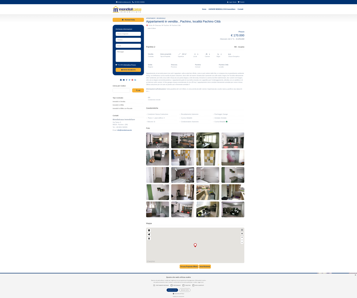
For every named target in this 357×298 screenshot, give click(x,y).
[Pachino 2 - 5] (157, 158)
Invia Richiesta (205, 266)
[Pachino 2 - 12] (232, 175)
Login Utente (232, 2)
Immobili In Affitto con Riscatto (122, 108)
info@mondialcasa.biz (124, 2)
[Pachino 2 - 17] (157, 209)
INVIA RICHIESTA (129, 70)
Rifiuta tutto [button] (185, 290)
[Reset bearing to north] (242, 242)
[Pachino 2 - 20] (232, 209)
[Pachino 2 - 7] (207, 158)
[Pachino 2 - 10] (182, 175)
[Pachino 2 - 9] (157, 175)
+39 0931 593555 (139, 2)
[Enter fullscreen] (242, 230)
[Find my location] (242, 233)
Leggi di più (201, 282)
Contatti (240, 9)
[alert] (178, 285)
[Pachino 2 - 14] (182, 192)
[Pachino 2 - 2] (182, 140)
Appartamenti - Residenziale (155, 18)
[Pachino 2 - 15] (207, 192)
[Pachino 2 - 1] (157, 140)
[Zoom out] (242, 240)
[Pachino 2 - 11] (207, 175)
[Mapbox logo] (151, 261)
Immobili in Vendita (119, 101)
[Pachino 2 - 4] (232, 140)
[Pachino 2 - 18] (182, 209)
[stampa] (121, 80)
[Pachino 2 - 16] (232, 192)
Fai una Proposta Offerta (189, 266)
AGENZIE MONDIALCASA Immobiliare (222, 9)
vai (139, 90)
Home (204, 9)
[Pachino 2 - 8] (232, 158)
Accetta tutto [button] (172, 290)
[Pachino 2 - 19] (207, 209)
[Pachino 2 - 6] (182, 158)
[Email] (124, 80)
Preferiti (241, 2)
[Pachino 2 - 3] (207, 140)
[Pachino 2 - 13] (157, 192)
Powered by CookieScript (178, 296)
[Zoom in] (242, 237)
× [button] (355, 275)
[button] (154, 285)
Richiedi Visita (129, 20)
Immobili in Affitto (118, 105)
